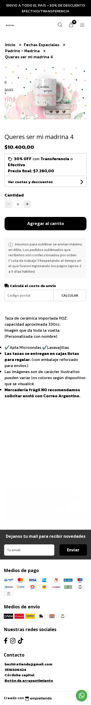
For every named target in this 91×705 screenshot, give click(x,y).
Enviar (73, 550)
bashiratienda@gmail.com (28, 664)
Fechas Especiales (42, 45)
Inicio (10, 45)
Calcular (69, 295)
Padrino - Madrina (23, 51)
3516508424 (15, 669)
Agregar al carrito (45, 223)
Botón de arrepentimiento (29, 680)
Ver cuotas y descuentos (30, 182)
